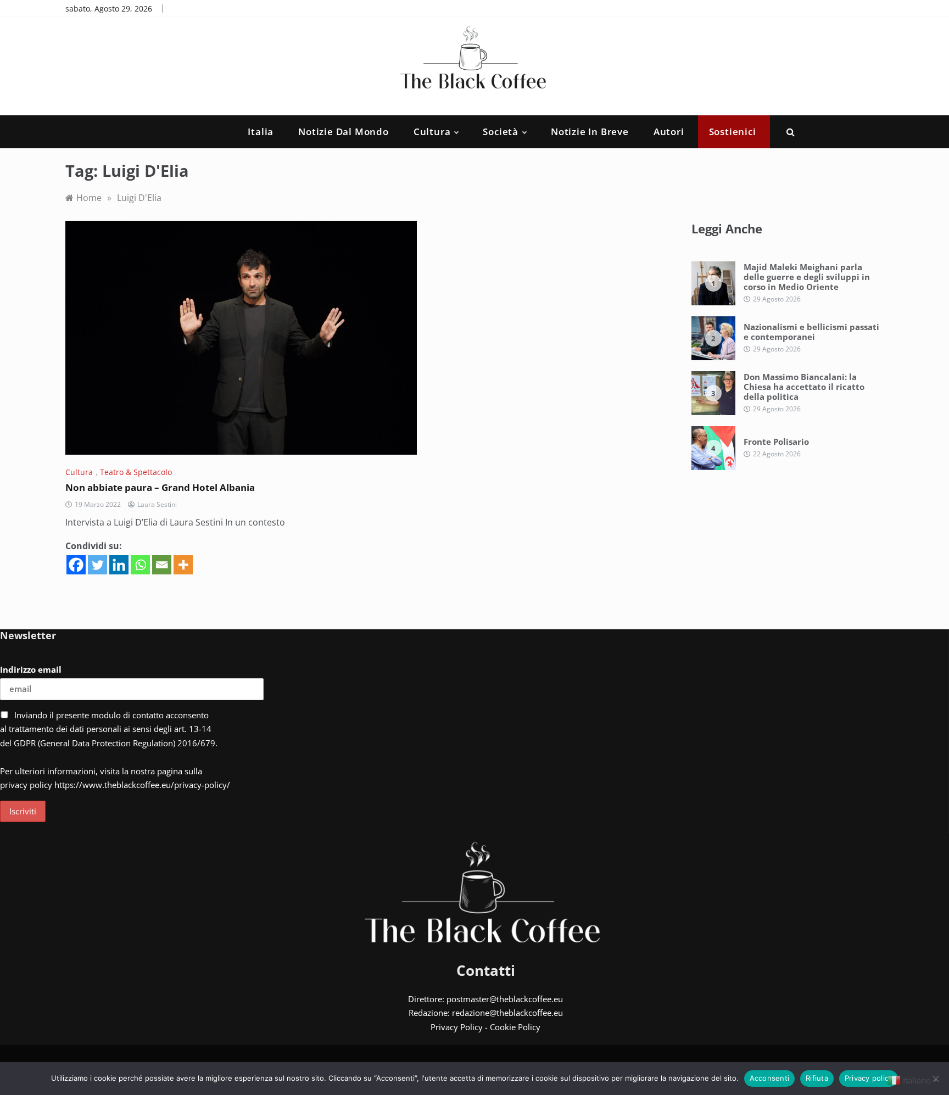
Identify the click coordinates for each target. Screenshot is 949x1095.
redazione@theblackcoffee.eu (507, 1012)
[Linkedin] (119, 564)
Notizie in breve (590, 131)
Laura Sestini (157, 504)
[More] (183, 564)
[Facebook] (76, 564)
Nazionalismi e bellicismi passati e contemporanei (811, 331)
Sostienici (732, 131)
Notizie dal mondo (343, 131)
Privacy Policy (457, 1026)
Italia (260, 131)
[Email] (161, 564)
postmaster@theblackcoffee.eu (504, 998)
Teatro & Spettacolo (136, 472)
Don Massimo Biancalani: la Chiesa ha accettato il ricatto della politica (804, 386)
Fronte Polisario (776, 441)
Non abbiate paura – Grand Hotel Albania (160, 487)
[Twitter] (97, 564)
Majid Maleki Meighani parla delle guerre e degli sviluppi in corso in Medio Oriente (807, 276)
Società (500, 131)
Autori (669, 131)
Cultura (432, 131)
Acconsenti (770, 1078)
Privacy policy (869, 1078)
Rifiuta (817, 1078)
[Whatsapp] (140, 564)
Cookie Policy (515, 1026)
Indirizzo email (31, 669)
